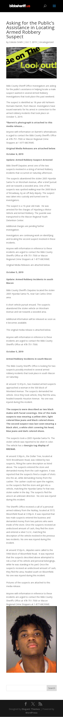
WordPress (31, 712)
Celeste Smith (16, 42)
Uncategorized (46, 42)
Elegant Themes (31, 709)
